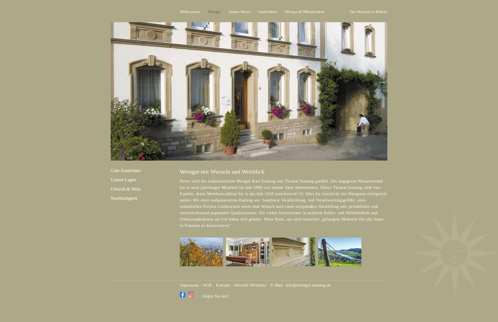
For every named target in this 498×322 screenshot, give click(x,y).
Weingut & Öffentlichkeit (305, 12)
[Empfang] (247, 265)
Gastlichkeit (267, 12)
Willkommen (190, 12)
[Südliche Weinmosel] (339, 265)
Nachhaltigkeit (124, 198)
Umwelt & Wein (126, 189)
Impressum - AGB (196, 285)
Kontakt (223, 285)
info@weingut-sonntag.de (308, 285)
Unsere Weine (239, 12)
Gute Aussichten (126, 170)
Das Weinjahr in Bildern (368, 12)
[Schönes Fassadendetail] (293, 265)
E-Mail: (278, 285)
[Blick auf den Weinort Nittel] (201, 265)
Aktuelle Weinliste (250, 285)
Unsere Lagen (123, 179)
